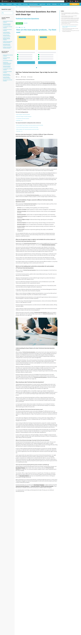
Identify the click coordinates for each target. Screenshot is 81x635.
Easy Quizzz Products (20, 467)
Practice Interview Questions (23, 6)
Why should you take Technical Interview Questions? (69, 24)
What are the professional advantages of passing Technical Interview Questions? (70, 29)
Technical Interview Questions (48, 244)
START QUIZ (19, 23)
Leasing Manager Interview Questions (6, 35)
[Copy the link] (22, 27)
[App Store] (13, 1)
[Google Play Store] (19, 1)
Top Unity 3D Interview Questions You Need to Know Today (27, 127)
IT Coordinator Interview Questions (7, 27)
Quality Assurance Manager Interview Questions (6, 38)
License (19, 4)
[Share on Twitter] (17, 27)
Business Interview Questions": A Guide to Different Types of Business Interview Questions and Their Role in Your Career (70, 13)
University (54, 4)
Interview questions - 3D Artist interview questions (42, 486)
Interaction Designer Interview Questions (7, 24)
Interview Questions (33, 4)
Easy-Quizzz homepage (39, 484)
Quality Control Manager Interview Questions (7, 42)
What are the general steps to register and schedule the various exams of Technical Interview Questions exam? (70, 18)
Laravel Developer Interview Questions (6, 33)
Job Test (48, 4)
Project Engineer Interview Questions (8, 22)
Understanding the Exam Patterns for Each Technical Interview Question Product (69, 23)
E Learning (25, 4)
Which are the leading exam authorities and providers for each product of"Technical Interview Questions (70, 21)
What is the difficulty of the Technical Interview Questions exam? (69, 27)
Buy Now (25, 23)
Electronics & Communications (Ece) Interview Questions (7, 63)
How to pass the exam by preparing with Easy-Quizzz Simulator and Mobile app (70, 31)
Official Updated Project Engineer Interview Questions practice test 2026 (29, 125)
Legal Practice (42, 4)
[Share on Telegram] (24, 27)
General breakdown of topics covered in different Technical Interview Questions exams (69, 16)
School (15, 4)
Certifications (9, 4)
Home (17, 6)
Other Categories (63, 4)
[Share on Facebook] (16, 27)
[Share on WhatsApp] (21, 27)
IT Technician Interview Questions (7, 30)
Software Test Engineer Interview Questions (7, 47)
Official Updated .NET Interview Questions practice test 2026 (27, 129)
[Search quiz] (7, 13)
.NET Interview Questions (7, 60)
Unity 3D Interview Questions (6, 58)
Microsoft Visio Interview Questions (7, 80)
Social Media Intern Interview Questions (6, 45)
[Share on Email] (19, 27)
